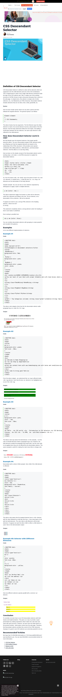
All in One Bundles (36, 670)
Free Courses (17, 5)
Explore (9, 5)
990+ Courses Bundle (27, 5)
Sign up (34, 673)
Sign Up (29, 8)
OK (18, 685)
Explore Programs (36, 666)
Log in (24, 8)
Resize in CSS (9, 646)
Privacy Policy (4, 695)
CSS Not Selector (10, 642)
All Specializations (44, 5)
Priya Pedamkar (10, 34)
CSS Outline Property (11, 644)
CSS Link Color (10, 648)
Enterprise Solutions (37, 662)
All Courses (36, 5)
